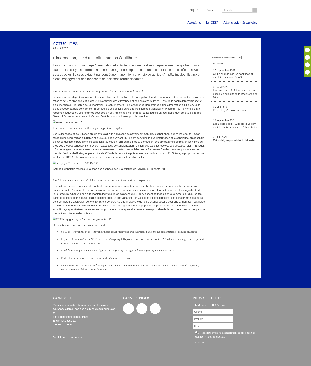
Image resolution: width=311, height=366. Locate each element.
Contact (211, 10)
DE (191, 10)
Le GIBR (212, 22)
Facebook (307, 57)
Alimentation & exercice (240, 22)
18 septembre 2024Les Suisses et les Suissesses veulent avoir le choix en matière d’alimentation (235, 124)
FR (197, 10)
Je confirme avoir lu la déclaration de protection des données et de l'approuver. (226, 334)
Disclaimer (59, 337)
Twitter (307, 50)
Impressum (76, 337)
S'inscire (199, 342)
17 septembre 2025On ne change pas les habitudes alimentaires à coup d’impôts (233, 74)
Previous (244, 45)
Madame (220, 305)
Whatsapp (307, 72)
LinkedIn (307, 64)
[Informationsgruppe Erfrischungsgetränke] (82, 12)
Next (254, 45)
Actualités (194, 22)
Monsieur (203, 305)
